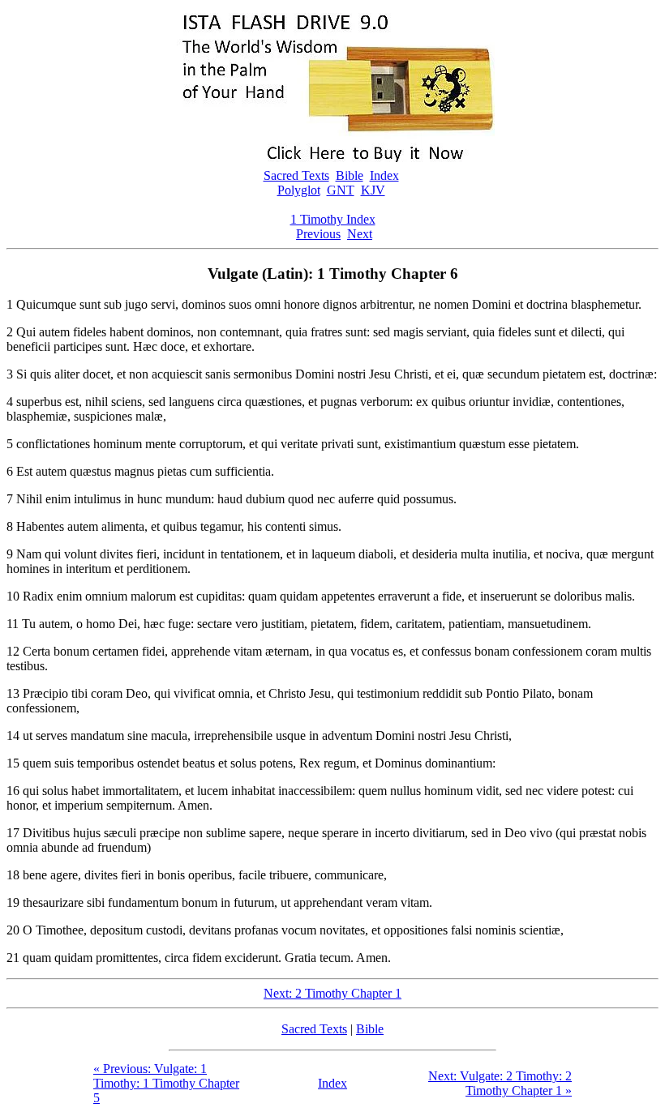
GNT (340, 190)
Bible (349, 175)
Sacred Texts (296, 175)
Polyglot (298, 190)
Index (384, 175)
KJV (373, 190)
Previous (318, 234)
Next (359, 234)
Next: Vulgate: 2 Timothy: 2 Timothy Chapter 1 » (500, 1083)
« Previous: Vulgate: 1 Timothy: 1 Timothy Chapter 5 (166, 1083)
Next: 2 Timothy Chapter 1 (332, 993)
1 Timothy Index (332, 219)
